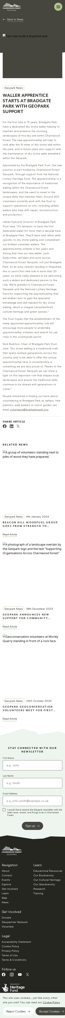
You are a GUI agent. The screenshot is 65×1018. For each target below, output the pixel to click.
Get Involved (10, 888)
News (5, 902)
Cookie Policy (51, 1002)
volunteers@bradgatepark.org (29, 409)
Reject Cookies (16, 1011)
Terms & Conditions (14, 959)
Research (39, 888)
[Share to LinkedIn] (11, 426)
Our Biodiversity (43, 875)
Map (4, 897)
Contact (7, 875)
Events (6, 879)
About (6, 870)
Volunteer (8, 926)
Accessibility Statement (16, 941)
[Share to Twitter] (18, 426)
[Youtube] (20, 974)
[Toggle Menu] (58, 7)
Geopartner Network (15, 922)
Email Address (10, 793)
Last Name (8, 775)
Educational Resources (47, 870)
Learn (5, 893)
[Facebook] (3, 974)
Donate (6, 917)
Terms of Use (10, 955)
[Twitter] (27, 974)
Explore (6, 884)
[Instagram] (12, 974)
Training (38, 893)
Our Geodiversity (44, 884)
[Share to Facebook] (4, 426)
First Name (8, 758)
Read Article (10, 534)
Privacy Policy (10, 950)
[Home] (12, 7)
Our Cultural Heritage (46, 879)
